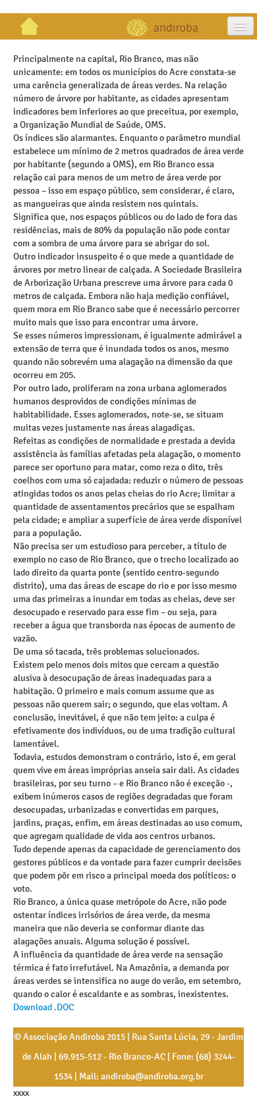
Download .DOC (43, 1007)
